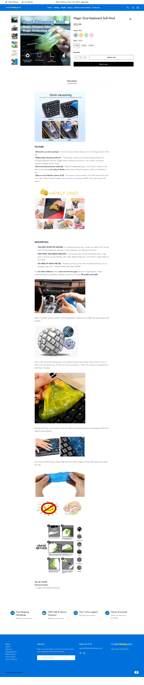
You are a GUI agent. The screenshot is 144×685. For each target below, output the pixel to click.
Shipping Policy (11, 651)
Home (50, 7)
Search (7, 646)
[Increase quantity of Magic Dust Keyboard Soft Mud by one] (84, 57)
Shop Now (84, 2)
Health (63, 7)
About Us (8, 649)
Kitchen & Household (82, 7)
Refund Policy (10, 654)
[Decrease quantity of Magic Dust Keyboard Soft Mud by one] (76, 57)
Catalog (56, 7)
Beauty (70, 7)
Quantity (77, 52)
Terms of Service (11, 659)
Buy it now (104, 64)
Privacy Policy (10, 657)
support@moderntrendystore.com (90, 648)
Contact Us (96, 7)
